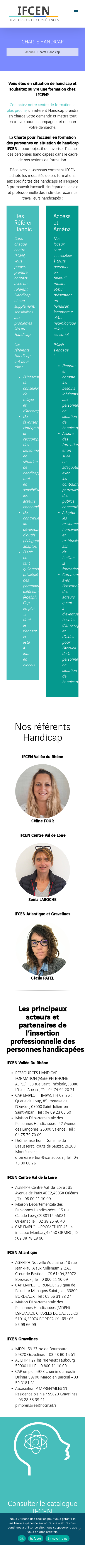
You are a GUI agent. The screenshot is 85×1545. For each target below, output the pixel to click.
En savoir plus (58, 1538)
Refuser (35, 1538)
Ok (22, 1538)
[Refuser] (79, 1529)
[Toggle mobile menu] (76, 10)
